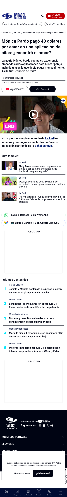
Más (60, 494)
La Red (17, 32)
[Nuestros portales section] (63, 437)
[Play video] (33, 114)
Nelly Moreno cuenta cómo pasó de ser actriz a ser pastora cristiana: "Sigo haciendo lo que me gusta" (40, 169)
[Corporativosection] (63, 451)
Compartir (45, 89)
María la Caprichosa (18, 314)
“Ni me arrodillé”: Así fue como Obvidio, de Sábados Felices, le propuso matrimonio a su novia (42, 199)
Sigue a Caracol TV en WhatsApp (29, 214)
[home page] (14, 16)
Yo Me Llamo (15, 299)
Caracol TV (6, 32)
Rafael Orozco (16, 285)
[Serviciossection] (63, 444)
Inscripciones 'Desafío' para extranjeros (22, 24)
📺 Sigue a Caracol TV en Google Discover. (35, 222)
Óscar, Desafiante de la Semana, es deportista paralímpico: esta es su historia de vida (42, 184)
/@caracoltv (17, 89)
